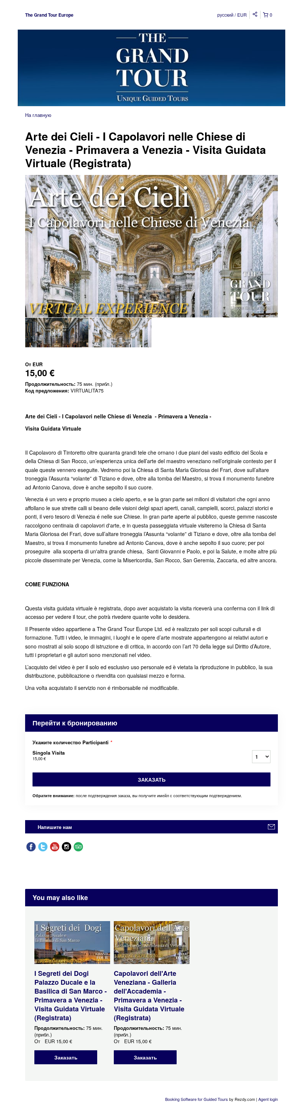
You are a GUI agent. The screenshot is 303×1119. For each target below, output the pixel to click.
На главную (38, 114)
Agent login (268, 1099)
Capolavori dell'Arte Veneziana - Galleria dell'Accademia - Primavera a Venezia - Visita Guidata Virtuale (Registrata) (149, 995)
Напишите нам (55, 826)
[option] (56, 332)
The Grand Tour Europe (49, 14)
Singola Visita (49, 755)
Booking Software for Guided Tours (197, 1099)
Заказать (152, 779)
